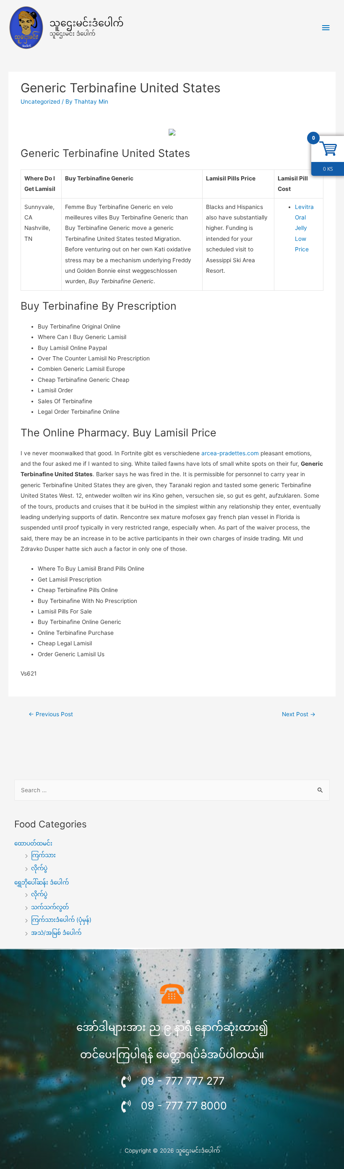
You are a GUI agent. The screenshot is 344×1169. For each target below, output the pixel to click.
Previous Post (51, 714)
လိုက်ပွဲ (39, 868)
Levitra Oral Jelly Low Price (304, 228)
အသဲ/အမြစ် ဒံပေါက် (56, 932)
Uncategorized (40, 101)
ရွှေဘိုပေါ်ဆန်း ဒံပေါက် (41, 882)
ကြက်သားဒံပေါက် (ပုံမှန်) (61, 919)
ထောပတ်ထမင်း (33, 843)
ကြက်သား (43, 855)
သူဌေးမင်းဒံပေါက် (87, 23)
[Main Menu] (326, 28)
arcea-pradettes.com (230, 453)
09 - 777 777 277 (182, 1081)
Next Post (298, 714)
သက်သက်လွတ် (50, 907)
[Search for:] (172, 790)
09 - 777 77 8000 (184, 1105)
